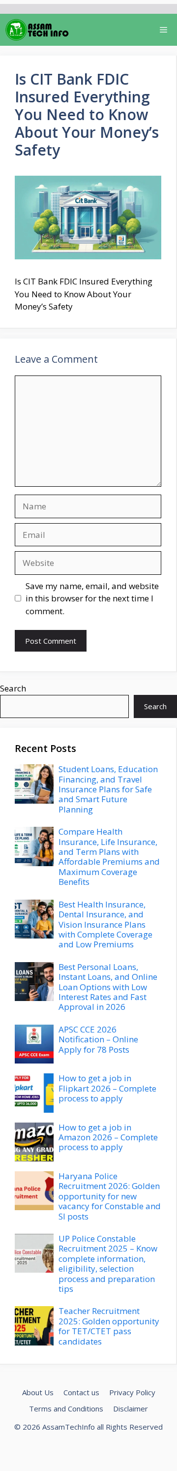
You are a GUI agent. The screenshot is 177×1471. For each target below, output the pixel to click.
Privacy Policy (132, 1392)
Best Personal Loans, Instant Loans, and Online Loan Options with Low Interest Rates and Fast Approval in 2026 (108, 987)
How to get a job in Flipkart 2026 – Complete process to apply (107, 1088)
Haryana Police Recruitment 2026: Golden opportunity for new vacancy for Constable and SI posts (110, 1196)
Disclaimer (130, 1408)
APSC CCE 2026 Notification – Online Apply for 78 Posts (98, 1039)
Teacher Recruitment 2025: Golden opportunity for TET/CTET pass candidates (109, 1325)
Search (13, 688)
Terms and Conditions (66, 1408)
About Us (38, 1392)
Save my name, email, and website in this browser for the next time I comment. (92, 598)
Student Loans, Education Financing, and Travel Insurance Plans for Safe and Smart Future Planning (108, 789)
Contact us (81, 1392)
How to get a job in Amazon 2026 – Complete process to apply (108, 1137)
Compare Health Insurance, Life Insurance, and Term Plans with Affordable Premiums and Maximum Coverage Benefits (109, 856)
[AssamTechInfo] (37, 30)
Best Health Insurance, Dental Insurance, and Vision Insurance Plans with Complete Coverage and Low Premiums (105, 924)
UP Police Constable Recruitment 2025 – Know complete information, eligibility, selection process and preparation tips (108, 1263)
